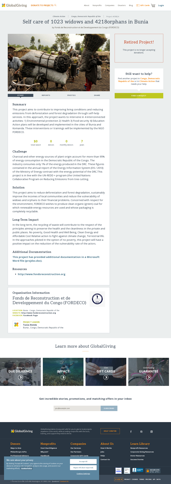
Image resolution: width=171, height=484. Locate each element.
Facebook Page (30, 315)
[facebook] (130, 431)
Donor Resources (137, 456)
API (154, 479)
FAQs (103, 456)
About (86, 5)
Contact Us (105, 459)
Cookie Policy (26, 468)
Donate (42, 5)
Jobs (102, 452)
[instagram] (141, 431)
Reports (46, 95)
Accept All (83, 461)
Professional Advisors (20, 456)
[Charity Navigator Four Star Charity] (119, 471)
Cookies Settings (83, 473)
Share (97, 95)
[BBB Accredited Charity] (138, 470)
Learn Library (140, 444)
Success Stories (136, 459)
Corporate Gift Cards (79, 456)
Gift (145, 5)
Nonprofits (97, 5)
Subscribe (109, 408)
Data (158, 479)
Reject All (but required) (83, 467)
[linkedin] (151, 431)
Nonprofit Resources (139, 448)
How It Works (106, 448)
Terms (141, 479)
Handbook (45, 456)
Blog (131, 5)
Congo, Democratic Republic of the (86, 16)
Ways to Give (16, 448)
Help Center (110, 431)
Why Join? (44, 452)
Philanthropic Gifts (19, 452)
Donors (15, 444)
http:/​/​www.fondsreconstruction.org (41, 274)
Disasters (122, 5)
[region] (51, 468)
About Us (107, 444)
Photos (71, 95)
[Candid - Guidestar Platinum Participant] (128, 471)
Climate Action (59, 16)
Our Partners (75, 452)
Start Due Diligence (49, 448)
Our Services (75, 448)
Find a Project (138, 95)
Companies (109, 5)
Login (161, 5)
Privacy (127, 479)
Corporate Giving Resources (142, 452)
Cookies (135, 479)
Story (20, 95)
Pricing (148, 479)
